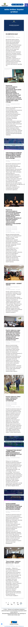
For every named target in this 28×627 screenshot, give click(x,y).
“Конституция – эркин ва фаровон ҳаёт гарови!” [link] (13, 562)
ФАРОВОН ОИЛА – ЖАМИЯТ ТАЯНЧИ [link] (14, 284)
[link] (26, 5)
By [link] (10, 37)
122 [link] (21, 602)
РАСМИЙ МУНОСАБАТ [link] (12, 34)
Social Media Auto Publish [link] (8, 626)
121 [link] (17, 602)
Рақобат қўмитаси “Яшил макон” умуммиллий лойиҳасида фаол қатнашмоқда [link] (13, 398)
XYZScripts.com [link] (21, 626)
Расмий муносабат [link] (10, 36)
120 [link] (14, 602)
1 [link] (8, 602)
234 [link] (18, 604)
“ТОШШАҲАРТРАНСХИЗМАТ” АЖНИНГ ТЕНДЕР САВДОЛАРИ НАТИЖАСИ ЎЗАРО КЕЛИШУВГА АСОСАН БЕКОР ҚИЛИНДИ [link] (14, 452)
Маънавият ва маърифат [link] (11, 402)
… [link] (14, 604)
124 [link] (12, 604)
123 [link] (8, 604)
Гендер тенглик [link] (9, 286)
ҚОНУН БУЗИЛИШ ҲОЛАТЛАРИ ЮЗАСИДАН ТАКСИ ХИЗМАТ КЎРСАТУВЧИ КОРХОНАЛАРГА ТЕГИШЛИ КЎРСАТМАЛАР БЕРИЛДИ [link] (14, 506)
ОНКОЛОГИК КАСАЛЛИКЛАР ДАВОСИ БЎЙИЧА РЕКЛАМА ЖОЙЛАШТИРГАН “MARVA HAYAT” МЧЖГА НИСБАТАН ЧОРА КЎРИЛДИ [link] (14, 155)
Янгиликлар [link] (8, 226)
